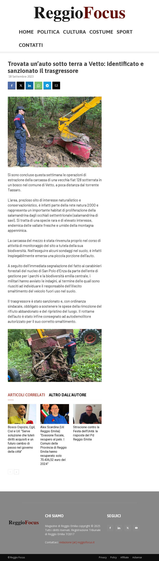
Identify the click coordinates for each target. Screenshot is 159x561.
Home (26, 32)
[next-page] (16, 471)
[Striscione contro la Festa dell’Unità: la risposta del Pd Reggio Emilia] (87, 414)
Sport (125, 32)
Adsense (137, 557)
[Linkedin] (29, 85)
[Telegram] (47, 85)
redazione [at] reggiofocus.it (77, 542)
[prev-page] (10, 471)
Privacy (103, 557)
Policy (113, 557)
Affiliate (124, 557)
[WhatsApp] (38, 85)
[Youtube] (136, 528)
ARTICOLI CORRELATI (26, 395)
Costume (101, 32)
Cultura (74, 32)
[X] (20, 85)
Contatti (31, 45)
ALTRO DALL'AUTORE (67, 395)
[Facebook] (12, 85)
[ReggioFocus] (79, 13)
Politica (48, 32)
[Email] (56, 85)
